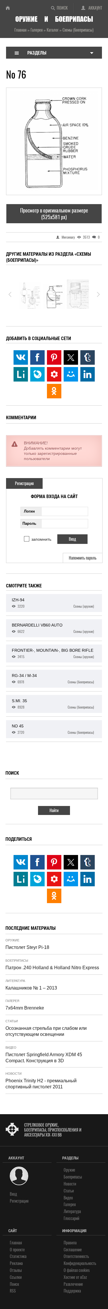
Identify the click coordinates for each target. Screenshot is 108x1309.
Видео (10, 1047)
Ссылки (16, 1277)
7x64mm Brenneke (24, 1007)
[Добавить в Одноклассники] (54, 391)
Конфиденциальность (80, 1263)
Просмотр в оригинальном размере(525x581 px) (54, 214)
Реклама (16, 1263)
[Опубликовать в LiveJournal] (37, 374)
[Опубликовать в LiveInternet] (21, 374)
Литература (15, 981)
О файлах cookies (77, 1270)
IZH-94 (53, 603)
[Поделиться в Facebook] (37, 357)
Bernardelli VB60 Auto (53, 628)
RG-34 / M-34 (53, 678)
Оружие (12, 940)
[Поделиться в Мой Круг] (54, 374)
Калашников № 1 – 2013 (31, 987)
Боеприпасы (16, 960)
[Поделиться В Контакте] (21, 357)
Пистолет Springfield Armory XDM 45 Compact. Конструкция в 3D (43, 1057)
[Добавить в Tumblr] (87, 357)
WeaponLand (10, 8)
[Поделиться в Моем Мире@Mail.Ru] (71, 374)
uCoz (83, 1277)
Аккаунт (95, 8)
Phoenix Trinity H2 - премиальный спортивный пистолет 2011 (41, 1083)
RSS (13, 1291)
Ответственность (76, 1256)
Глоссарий (71, 1218)
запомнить (41, 539)
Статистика (18, 1256)
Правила (70, 1243)
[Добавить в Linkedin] (87, 374)
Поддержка (72, 1291)
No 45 (53, 729)
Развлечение (73, 1284)
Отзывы (16, 1270)
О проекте (17, 1249)
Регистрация (24, 483)
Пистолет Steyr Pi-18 (27, 947)
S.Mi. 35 (53, 703)
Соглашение (73, 1249)
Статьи (11, 1021)
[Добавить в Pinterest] (54, 357)
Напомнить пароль (82, 558)
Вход (13, 1194)
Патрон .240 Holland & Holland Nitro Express (52, 967)
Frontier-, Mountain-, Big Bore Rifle (53, 653)
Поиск (62, 8)
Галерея (12, 1001)
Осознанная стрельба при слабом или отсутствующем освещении (46, 1031)
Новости (13, 1073)
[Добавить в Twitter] (71, 357)
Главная (16, 1243)
